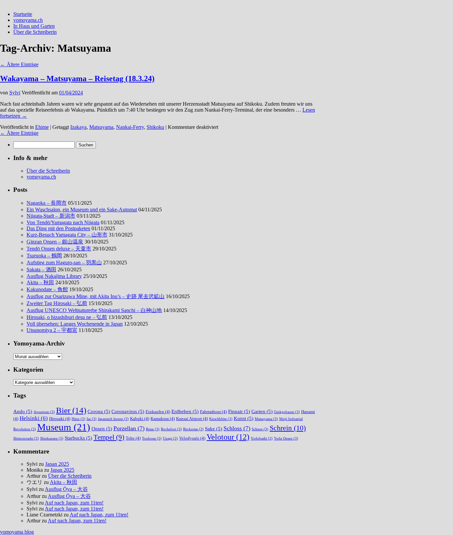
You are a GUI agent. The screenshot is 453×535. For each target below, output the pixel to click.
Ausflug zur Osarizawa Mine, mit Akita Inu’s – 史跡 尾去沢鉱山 (95, 296)
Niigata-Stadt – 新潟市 (51, 216)
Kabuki (139, 418)
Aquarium (44, 412)
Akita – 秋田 (40, 282)
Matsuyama (101, 127)
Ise (92, 419)
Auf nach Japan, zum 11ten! (74, 503)
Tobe (133, 438)
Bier (71, 410)
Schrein (288, 428)
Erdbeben (185, 411)
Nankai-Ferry (130, 127)
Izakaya (78, 127)
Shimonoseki (26, 438)
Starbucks (78, 438)
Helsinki (34, 418)
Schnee (260, 429)
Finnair (239, 411)
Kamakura (163, 418)
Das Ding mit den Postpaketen (58, 228)
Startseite (22, 14)
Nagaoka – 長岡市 (47, 203)
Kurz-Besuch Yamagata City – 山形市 (67, 235)
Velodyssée (192, 438)
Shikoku (155, 127)
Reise (153, 429)
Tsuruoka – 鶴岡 (44, 255)
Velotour (228, 437)
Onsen (102, 428)
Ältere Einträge (19, 64)
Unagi (170, 438)
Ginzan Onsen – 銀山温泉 (55, 241)
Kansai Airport (192, 418)
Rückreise (193, 429)
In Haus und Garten (34, 26)
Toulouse (152, 438)
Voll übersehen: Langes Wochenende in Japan (75, 324)
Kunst (243, 418)
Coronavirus (127, 411)
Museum (63, 427)
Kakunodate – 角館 (47, 289)
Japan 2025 (57, 464)
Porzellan (129, 428)
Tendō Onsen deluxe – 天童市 (59, 248)
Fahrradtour (213, 411)
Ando (22, 411)
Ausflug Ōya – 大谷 (66, 489)
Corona (99, 411)
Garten (262, 411)
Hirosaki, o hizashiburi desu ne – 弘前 (67, 317)
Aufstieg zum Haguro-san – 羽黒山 (64, 262)
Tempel (109, 437)
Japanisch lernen (113, 419)
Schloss (237, 428)
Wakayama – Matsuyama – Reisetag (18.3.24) (77, 78)
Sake (213, 428)
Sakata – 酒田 (41, 269)
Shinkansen (51, 438)
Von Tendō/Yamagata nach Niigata (63, 222)
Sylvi (14, 92)
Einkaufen (158, 411)
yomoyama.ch (28, 20)
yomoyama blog (17, 532)
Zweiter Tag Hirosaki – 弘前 (57, 303)
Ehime (42, 127)
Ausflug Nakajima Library (54, 276)
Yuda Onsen (286, 438)
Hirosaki (59, 418)
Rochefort (171, 429)
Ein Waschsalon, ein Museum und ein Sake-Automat (82, 209)
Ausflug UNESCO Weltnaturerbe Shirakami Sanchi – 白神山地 (94, 310)
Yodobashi (262, 438)
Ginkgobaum (287, 412)
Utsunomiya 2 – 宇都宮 (52, 330)
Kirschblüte (220, 419)
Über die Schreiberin (35, 32)
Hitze (78, 419)
